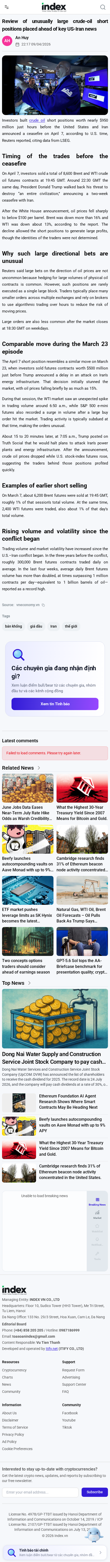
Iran (53, 626)
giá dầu (36, 626)
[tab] (97, 1202)
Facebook (70, 1413)
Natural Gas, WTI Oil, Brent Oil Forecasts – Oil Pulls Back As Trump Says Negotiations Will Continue (81, 915)
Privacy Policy (13, 1434)
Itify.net (52, 1349)
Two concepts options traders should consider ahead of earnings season (26, 966)
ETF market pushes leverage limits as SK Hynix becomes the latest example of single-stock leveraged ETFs (27, 915)
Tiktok (67, 1427)
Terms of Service (15, 1427)
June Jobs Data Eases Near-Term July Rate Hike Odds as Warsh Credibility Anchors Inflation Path (25, 813)
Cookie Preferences (17, 1449)
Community (11, 1392)
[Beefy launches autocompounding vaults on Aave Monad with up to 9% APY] (27, 839)
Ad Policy (9, 1442)
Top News (13, 983)
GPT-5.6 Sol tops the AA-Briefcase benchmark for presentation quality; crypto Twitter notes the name (82, 966)
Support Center (74, 1384)
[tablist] (97, 1229)
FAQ (65, 1392)
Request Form (73, 1370)
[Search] (102, 7)
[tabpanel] (44, 1231)
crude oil (37, 120)
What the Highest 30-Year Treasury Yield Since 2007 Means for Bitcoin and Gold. (82, 813)
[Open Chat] (94, 1533)
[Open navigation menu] (6, 7)
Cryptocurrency (14, 1370)
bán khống (13, 626)
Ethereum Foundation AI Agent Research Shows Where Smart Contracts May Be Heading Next (68, 1102)
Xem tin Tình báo (55, 704)
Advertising (71, 1377)
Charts (7, 1377)
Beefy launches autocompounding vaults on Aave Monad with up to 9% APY (27, 864)
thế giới (71, 626)
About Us (9, 1413)
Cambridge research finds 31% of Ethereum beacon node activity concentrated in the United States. (81, 864)
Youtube (68, 1420)
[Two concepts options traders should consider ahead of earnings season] (27, 941)
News (6, 1384)
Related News (18, 768)
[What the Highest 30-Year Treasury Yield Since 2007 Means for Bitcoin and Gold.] (82, 788)
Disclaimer (10, 1420)
